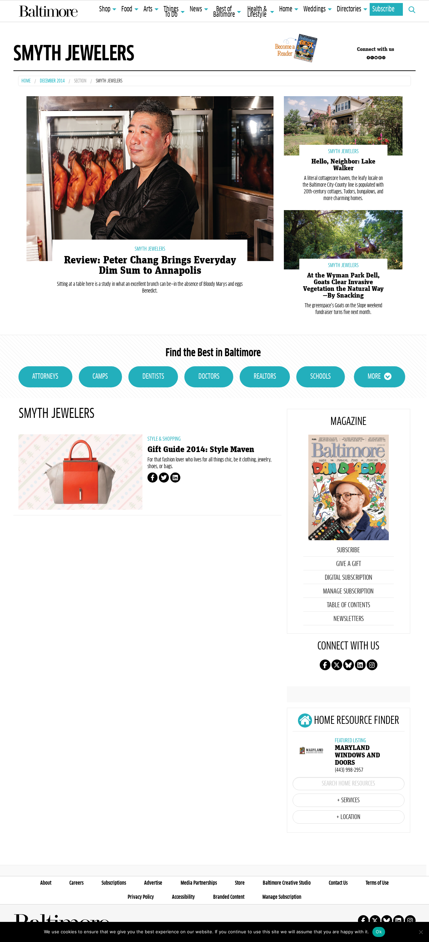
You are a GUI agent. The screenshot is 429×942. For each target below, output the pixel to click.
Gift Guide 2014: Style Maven (200, 449)
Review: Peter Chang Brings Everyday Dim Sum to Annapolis (150, 265)
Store (240, 883)
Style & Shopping (164, 439)
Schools (320, 376)
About (45, 883)
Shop (104, 9)
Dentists (153, 376)
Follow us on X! (372, 57)
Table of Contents (348, 605)
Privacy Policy (141, 897)
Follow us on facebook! (368, 57)
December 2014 (52, 81)
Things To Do (171, 12)
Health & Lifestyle (257, 12)
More (374, 376)
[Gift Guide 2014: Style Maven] (80, 472)
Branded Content (228, 897)
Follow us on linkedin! (379, 57)
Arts (147, 9)
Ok (379, 931)
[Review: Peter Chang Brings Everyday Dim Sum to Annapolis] (149, 178)
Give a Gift (348, 564)
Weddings (314, 9)
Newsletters (348, 619)
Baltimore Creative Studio (287, 883)
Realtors (265, 376)
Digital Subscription (348, 577)
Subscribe (383, 9)
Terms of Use (377, 883)
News (196, 9)
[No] (420, 932)
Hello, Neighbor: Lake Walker (343, 165)
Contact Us (338, 883)
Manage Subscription (348, 591)
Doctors (209, 376)
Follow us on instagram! (383, 57)
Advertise (153, 883)
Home (285, 9)
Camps (100, 376)
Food (126, 9)
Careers (76, 883)
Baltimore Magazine (48, 11)
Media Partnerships (199, 883)
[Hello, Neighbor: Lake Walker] (343, 125)
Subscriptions (114, 883)
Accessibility (183, 897)
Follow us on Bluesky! (376, 57)
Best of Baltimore (224, 12)
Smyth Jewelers (150, 249)
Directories (349, 9)
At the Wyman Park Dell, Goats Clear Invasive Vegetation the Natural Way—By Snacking (343, 285)
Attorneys (45, 376)
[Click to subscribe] (295, 49)
